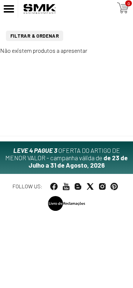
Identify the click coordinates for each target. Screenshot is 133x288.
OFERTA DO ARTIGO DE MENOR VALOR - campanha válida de (66, 158)
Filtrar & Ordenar (34, 36)
